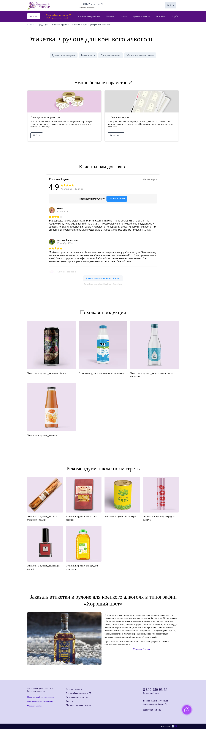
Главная (30, 24)
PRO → (36, 135)
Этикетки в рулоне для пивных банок (46, 373)
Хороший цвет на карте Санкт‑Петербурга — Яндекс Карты (103, 284)
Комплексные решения (77, 697)
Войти (170, 5)
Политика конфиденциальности (40, 697)
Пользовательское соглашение (40, 701)
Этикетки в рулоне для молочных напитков (101, 373)
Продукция (43, 24)
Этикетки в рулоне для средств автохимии (82, 567)
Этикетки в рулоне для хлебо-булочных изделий (42, 518)
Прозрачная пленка (110, 55)
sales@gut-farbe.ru (152, 709)
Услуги (69, 701)
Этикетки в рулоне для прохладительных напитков (151, 375)
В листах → (116, 135)
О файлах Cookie (34, 706)
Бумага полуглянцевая (63, 55)
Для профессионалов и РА (78, 693)
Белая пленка (88, 55)
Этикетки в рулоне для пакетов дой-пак (82, 518)
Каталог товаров (74, 689)
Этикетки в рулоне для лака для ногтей (43, 567)
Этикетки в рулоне (59, 24)
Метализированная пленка (140, 55)
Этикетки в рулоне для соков (42, 435)
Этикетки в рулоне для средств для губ (159, 518)
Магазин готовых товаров (78, 705)
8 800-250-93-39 (92, 4)
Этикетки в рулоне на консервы (121, 516)
